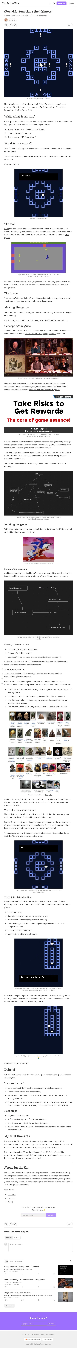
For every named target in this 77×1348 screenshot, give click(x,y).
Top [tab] (6, 1261)
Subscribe (61, 3)
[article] (38, 1270)
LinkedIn (11, 1194)
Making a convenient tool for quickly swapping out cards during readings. (28, 1295)
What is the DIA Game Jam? (20, 133)
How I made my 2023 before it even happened (24, 1280)
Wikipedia (48, 795)
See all (8, 1306)
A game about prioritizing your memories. (18, 1269)
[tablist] (12, 1238)
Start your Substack (33, 1339)
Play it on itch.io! (11, 164)
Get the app (48, 1339)
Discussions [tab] (18, 1261)
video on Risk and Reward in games (44, 389)
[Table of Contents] (2, 674)
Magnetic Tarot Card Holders (17, 1293)
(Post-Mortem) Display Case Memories (21, 1266)
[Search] (50, 3)
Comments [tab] (8, 1238)
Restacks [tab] (16, 1238)
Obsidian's (48, 320)
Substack (29, 1344)
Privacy (36, 1335)
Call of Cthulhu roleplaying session (40, 333)
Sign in (71, 3)
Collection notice (50, 1335)
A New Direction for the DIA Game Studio (26, 129)
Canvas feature (60, 320)
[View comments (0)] (11, 25)
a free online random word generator (35, 301)
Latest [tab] (11, 1261)
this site (53, 988)
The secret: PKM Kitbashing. (13, 1282)
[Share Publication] (54, 3)
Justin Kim (12, 19)
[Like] (6, 25)
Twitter (11, 1198)
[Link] (1, 116)
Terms (42, 1335)
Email (10, 1202)
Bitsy (6, 228)
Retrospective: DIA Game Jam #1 (22, 137)
